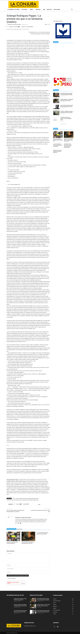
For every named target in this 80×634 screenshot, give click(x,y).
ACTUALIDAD (24, 9)
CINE (44, 9)
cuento (13, 498)
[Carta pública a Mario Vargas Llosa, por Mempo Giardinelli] (56, 95)
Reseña (54, 608)
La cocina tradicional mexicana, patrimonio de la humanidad (57, 145)
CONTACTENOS (56, 9)
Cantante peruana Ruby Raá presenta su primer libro (40, 511)
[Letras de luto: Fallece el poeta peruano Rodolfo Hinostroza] (56, 107)
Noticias (54, 598)
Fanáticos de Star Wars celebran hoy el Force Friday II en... (57, 151)
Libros (54, 602)
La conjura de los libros (14, 9)
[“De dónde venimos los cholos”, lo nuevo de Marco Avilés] (56, 119)
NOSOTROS (49, 9)
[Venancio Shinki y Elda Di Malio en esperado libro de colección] (28, 536)
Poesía (54, 613)
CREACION (38, 9)
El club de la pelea (56, 600)
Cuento (11, 12)
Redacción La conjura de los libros (14, 24)
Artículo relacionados (11, 529)
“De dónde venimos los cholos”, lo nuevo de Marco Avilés (66, 118)
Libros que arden (56, 610)
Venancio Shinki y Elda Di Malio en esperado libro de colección (68, 140)
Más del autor (20, 529)
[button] (71, 9)
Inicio (7, 12)
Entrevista (55, 612)
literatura (55, 606)
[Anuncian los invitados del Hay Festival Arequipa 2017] (13, 536)
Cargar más (63, 123)
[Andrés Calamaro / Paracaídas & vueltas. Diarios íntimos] (56, 101)
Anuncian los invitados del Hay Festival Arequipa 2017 (57, 140)
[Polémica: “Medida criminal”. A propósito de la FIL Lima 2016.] (56, 113)
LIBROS (31, 9)
